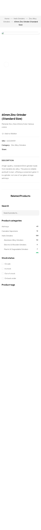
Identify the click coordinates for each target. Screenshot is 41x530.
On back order (10, 278)
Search (36, 213)
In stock (7, 268)
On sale (7, 264)
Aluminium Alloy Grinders (13, 240)
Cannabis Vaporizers (10, 231)
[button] (9, 133)
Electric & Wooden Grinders (15, 244)
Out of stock (9, 273)
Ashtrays (5, 226)
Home (7, 18)
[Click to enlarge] (6, 64)
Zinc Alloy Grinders (18, 145)
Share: (4, 149)
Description (8, 160)
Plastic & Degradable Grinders (16, 249)
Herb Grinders (19, 18)
